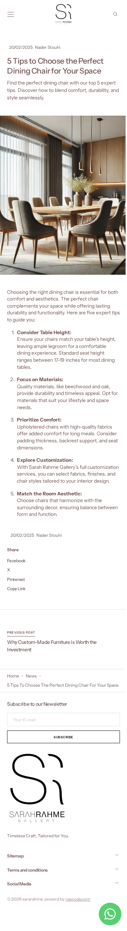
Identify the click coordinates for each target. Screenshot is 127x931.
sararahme (32, 912)
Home (13, 683)
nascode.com (77, 912)
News (31, 683)
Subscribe (61, 750)
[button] (10, 14)
